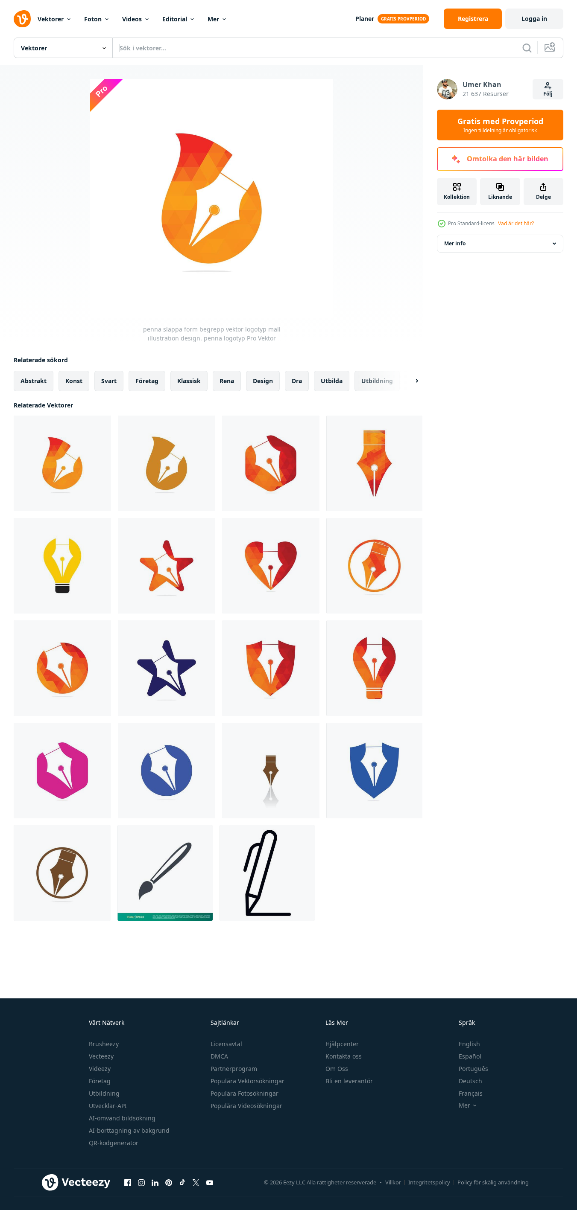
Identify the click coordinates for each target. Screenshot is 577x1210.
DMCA (219, 1056)
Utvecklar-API (108, 1106)
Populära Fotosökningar (244, 1093)
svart (109, 381)
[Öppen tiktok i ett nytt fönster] (182, 1182)
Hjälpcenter (342, 1044)
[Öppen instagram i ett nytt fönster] (141, 1182)
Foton (93, 19)
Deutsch (470, 1081)
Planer (364, 19)
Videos (132, 19)
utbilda (332, 381)
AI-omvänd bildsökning (122, 1118)
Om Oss (336, 1069)
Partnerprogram (234, 1069)
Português (473, 1069)
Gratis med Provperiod (500, 125)
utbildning (377, 381)
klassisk (189, 381)
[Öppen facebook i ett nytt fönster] (127, 1182)
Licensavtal (226, 1044)
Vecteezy (101, 1056)
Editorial (174, 19)
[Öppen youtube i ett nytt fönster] (209, 1182)
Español (470, 1056)
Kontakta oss (343, 1056)
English (469, 1044)
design (263, 381)
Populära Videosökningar (246, 1106)
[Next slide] (409, 381)
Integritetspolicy (429, 1182)
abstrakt (34, 381)
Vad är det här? (516, 223)
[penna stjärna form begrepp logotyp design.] (166, 566)
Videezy (100, 1069)
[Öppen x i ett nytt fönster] (196, 1182)
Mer (213, 19)
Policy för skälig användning (493, 1182)
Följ (548, 93)
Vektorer (51, 19)
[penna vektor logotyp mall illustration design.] (270, 463)
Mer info (455, 243)
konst (73, 381)
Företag (100, 1081)
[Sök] (527, 48)
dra (297, 381)
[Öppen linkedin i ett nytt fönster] (155, 1182)
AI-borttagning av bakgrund (129, 1130)
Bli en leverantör (349, 1081)
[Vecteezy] (22, 18)
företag (146, 381)
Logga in (534, 19)
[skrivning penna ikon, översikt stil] (267, 873)
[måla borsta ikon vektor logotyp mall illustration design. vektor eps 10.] (165, 873)
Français (471, 1093)
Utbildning (104, 1093)
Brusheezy (104, 1044)
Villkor (393, 1182)
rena (227, 381)
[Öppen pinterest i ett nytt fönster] (168, 1182)
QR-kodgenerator (113, 1143)
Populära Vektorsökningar (247, 1081)
